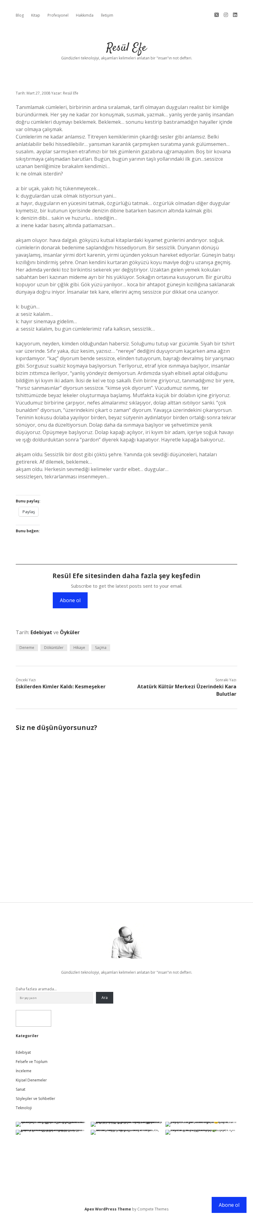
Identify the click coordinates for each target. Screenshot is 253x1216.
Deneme (26, 647)
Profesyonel (58, 15)
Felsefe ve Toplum (32, 1061)
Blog (20, 15)
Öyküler (70, 632)
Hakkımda (84, 15)
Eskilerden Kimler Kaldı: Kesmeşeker (61, 686)
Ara (105, 997)
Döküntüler (54, 647)
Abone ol (70, 600)
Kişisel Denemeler (31, 1080)
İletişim (107, 15)
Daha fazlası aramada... (36, 989)
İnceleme (23, 1070)
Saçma (100, 647)
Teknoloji (24, 1107)
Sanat (20, 1089)
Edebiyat (41, 632)
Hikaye (79, 647)
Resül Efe (126, 48)
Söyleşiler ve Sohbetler (35, 1098)
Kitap (35, 15)
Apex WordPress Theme (108, 1209)
